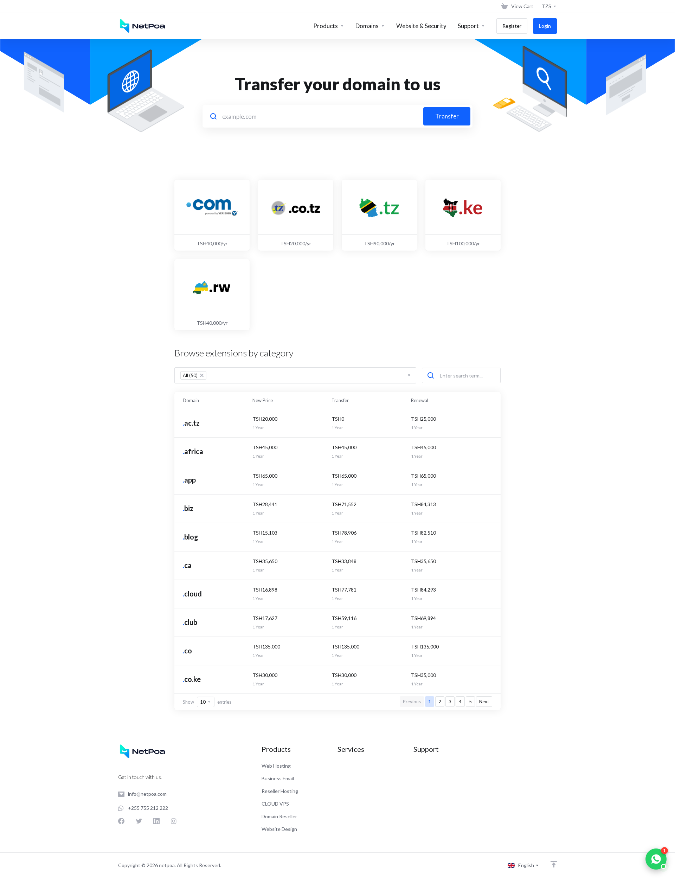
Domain (191, 400)
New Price (262, 400)
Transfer (447, 116)
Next (484, 701)
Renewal (419, 400)
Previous (412, 701)
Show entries (207, 702)
